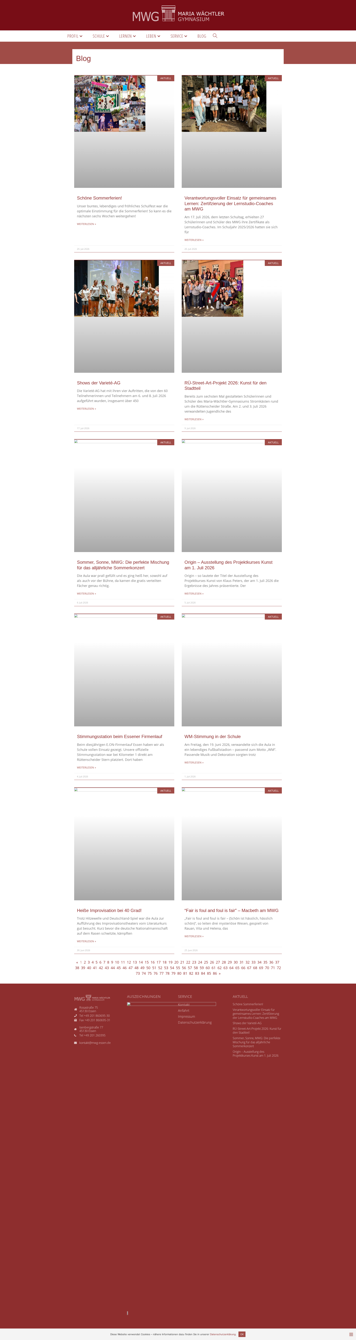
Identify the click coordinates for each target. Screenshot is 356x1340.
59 (202, 967)
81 (185, 973)
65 (237, 967)
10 (117, 962)
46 (125, 967)
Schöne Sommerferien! (99, 197)
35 (265, 962)
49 (142, 967)
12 (129, 962)
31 (242, 962)
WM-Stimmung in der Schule (212, 736)
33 (253, 962)
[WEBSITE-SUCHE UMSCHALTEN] (215, 36)
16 (153, 962)
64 (231, 967)
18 (164, 962)
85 (209, 973)
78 (167, 973)
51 (154, 967)
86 (215, 973)
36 (271, 962)
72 (279, 967)
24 (200, 962)
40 (89, 967)
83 (197, 973)
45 (119, 967)
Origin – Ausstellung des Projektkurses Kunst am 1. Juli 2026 (255, 1054)
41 (95, 967)
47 (130, 967)
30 (236, 962)
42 (101, 967)
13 (135, 962)
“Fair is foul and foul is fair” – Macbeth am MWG (231, 910)
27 (218, 962)
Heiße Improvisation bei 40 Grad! (109, 910)
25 (206, 962)
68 (255, 967)
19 (170, 962)
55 (178, 967)
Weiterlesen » (86, 224)
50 (148, 967)
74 (144, 973)
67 (249, 967)
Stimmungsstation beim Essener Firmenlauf (119, 736)
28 (224, 962)
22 (188, 962)
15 (147, 962)
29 (230, 962)
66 (243, 967)
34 (259, 962)
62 (219, 967)
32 (247, 962)
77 (161, 973)
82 (191, 973)
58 (196, 967)
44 (113, 967)
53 (166, 967)
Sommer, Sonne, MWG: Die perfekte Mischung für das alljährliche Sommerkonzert (256, 1042)
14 (141, 962)
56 (184, 967)
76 (156, 973)
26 (212, 962)
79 (173, 973)
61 (214, 967)
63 (225, 967)
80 (179, 973)
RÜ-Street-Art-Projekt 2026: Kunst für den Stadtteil (257, 1031)
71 (273, 967)
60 (208, 967)
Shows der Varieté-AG (99, 382)
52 (160, 967)
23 (194, 962)
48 (136, 967)
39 (83, 967)
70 (267, 967)
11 (123, 962)
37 (277, 962)
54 (172, 967)
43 (107, 967)
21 (182, 962)
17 (158, 962)
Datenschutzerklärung (223, 1334)
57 (190, 967)
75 (150, 973)
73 (138, 973)
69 (261, 967)
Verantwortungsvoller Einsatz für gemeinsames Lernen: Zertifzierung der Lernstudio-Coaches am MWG (230, 203)
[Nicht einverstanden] (351, 1334)
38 (77, 967)
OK (242, 1334)
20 (176, 962)
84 (203, 973)
